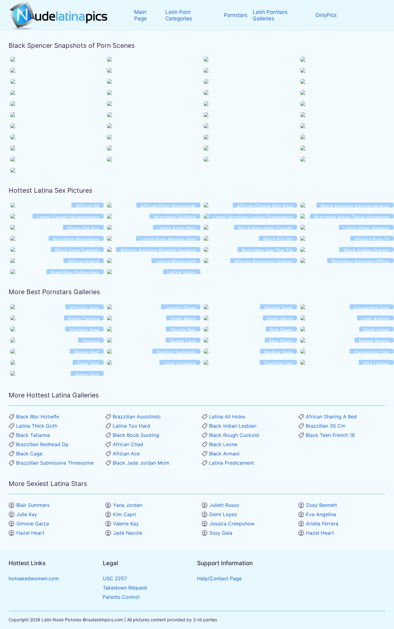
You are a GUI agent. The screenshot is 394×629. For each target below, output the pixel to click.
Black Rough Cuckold (234, 435)
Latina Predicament (231, 463)
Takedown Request (125, 588)
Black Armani (224, 453)
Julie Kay (26, 514)
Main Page (140, 15)
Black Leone (223, 444)
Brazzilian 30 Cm (325, 426)
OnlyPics (326, 15)
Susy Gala (220, 533)
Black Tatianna (33, 435)
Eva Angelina (321, 514)
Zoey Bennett (321, 505)
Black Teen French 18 (330, 435)
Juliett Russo (224, 505)
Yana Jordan (127, 505)
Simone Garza (32, 523)
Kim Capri (124, 514)
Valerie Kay (126, 523)
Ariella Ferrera (322, 523)
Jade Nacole (127, 533)
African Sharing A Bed (331, 416)
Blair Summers (33, 505)
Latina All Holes (227, 416)
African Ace (126, 453)
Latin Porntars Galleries (270, 15)
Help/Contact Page (219, 578)
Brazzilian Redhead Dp (42, 444)
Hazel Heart (30, 533)
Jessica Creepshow (232, 523)
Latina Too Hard (131, 426)
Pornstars (235, 15)
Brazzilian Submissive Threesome (55, 463)
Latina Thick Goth (36, 426)
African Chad (128, 444)
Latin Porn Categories (178, 15)
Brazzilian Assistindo (137, 416)
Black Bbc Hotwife (37, 416)
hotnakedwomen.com (34, 578)
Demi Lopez (223, 514)
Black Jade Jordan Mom (141, 463)
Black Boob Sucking (136, 435)
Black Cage (29, 453)
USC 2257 (115, 578)
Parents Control (121, 597)
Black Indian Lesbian (232, 426)
